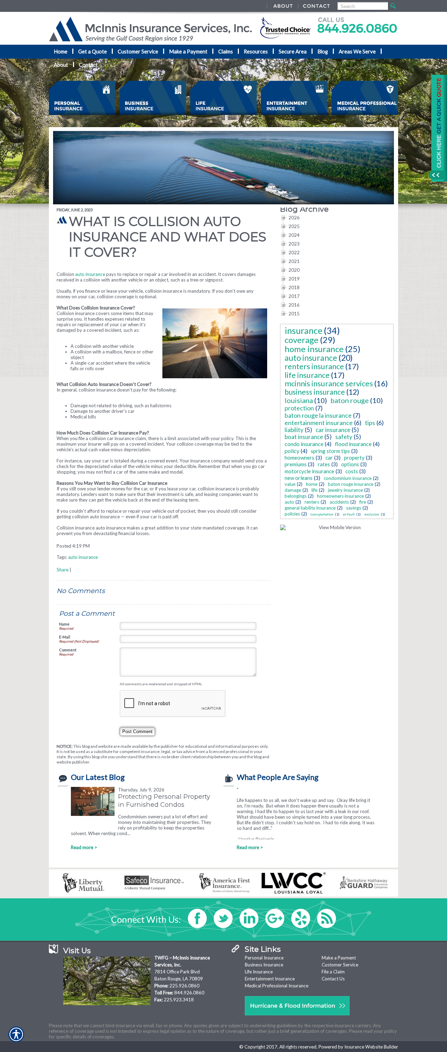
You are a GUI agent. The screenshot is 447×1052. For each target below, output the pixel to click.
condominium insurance (348, 478)
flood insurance (353, 443)
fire (362, 502)
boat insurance (304, 436)
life (314, 490)
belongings (296, 496)
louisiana (299, 400)
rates (324, 464)
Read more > (84, 847)
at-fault (349, 514)
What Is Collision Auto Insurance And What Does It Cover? (167, 237)
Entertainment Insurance (270, 978)
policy (292, 450)
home (311, 484)
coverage (301, 340)
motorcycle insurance (309, 471)
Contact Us (333, 978)
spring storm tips (330, 451)
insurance (303, 330)
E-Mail (64, 637)
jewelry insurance (345, 490)
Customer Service (340, 964)
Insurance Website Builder (371, 1047)
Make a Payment (339, 957)
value (290, 484)
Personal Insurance (264, 957)
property (354, 457)
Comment (67, 650)
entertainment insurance (319, 422)
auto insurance (90, 274)
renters (312, 502)
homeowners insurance (340, 496)
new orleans (299, 478)
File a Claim (333, 971)
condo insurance (304, 443)
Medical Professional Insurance (276, 985)
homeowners (299, 457)
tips (370, 422)
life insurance (307, 375)
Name (64, 624)
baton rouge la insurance (318, 415)
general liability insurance (310, 508)
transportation (322, 514)
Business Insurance (264, 964)
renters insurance (314, 366)
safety (343, 436)
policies (292, 514)
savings (353, 508)
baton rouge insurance (350, 484)
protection (299, 408)
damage (293, 490)
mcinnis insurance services (329, 383)
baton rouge (349, 400)
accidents (339, 502)
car (329, 457)
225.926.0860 (184, 985)
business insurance (315, 391)
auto (289, 502)
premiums (296, 464)
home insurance (314, 349)
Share (62, 569)
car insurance (333, 429)
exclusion (371, 514)
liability (294, 429)
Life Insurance (259, 971)
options (350, 464)
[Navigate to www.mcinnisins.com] (436, 128)
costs (351, 471)
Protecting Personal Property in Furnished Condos (164, 800)
